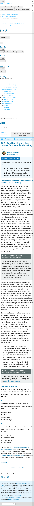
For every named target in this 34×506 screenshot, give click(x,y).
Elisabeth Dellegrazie (13, 152)
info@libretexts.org (13, 499)
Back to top (4, 462)
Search (3, 504)
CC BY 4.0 (28, 451)
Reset (2, 49)
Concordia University (12, 154)
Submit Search (5, 37)
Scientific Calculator (8, 95)
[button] (6, 107)
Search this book (4, 32)
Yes (4, 477)
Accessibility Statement (13, 497)
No (10, 477)
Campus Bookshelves (22, 139)
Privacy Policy (18, 495)
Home (9, 139)
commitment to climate (12, 381)
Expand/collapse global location (32, 138)
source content (19, 455)
